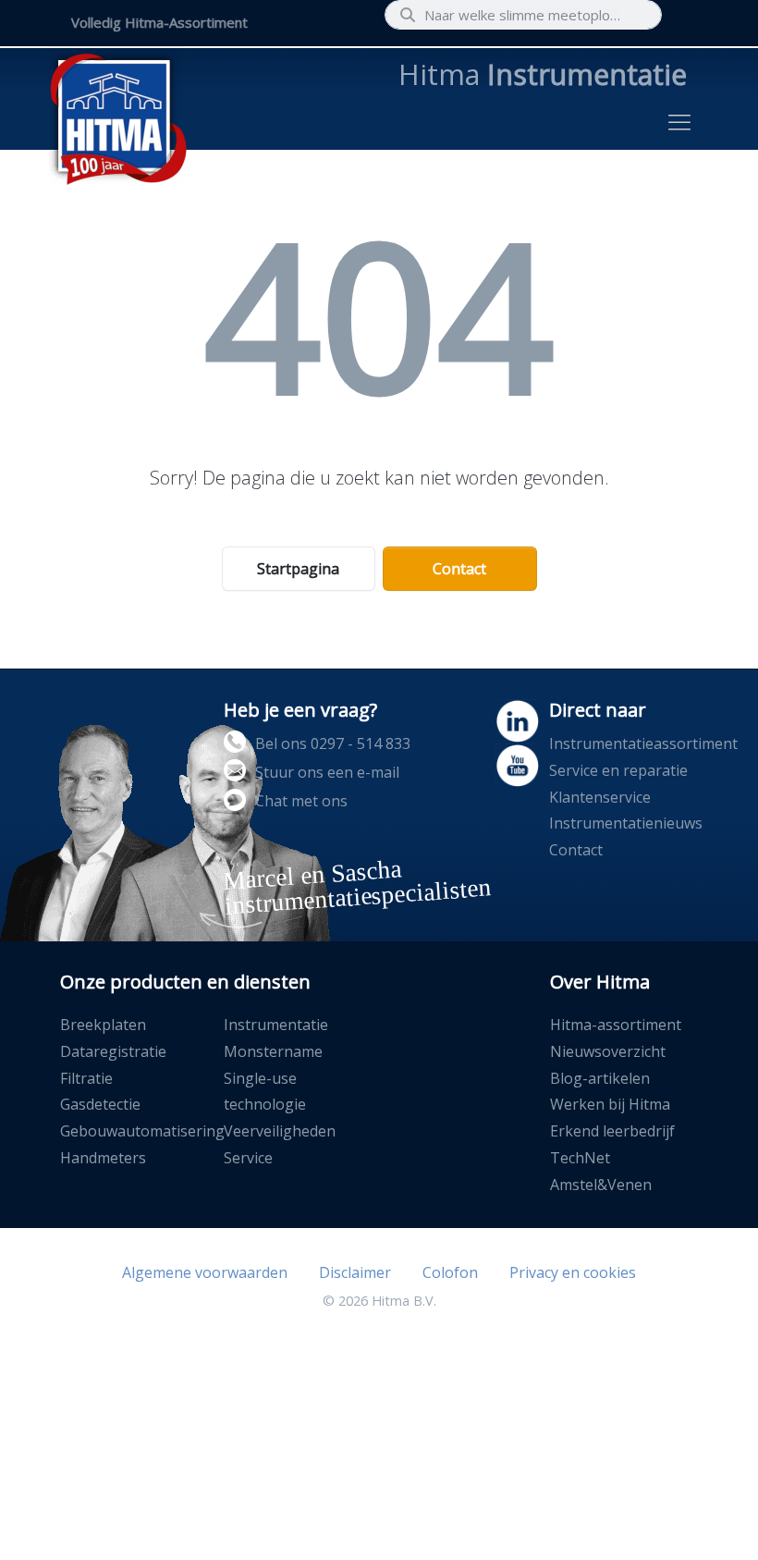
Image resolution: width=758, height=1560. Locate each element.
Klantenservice (600, 797)
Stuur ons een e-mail (327, 772)
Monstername (273, 1051)
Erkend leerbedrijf (612, 1131)
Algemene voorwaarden (204, 1272)
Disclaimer (355, 1272)
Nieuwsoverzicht (608, 1051)
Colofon (450, 1272)
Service (248, 1158)
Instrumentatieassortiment (643, 743)
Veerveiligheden (280, 1131)
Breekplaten (103, 1024)
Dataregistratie (113, 1051)
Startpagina (298, 569)
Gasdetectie (100, 1104)
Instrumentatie (276, 1024)
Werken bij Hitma (610, 1104)
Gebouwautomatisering (142, 1131)
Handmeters (103, 1158)
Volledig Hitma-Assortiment (159, 22)
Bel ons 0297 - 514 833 (332, 743)
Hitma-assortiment (615, 1024)
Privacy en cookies (572, 1272)
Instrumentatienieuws (626, 823)
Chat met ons (301, 801)
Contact (459, 569)
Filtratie (86, 1078)
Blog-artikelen (600, 1078)
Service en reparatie (618, 770)
